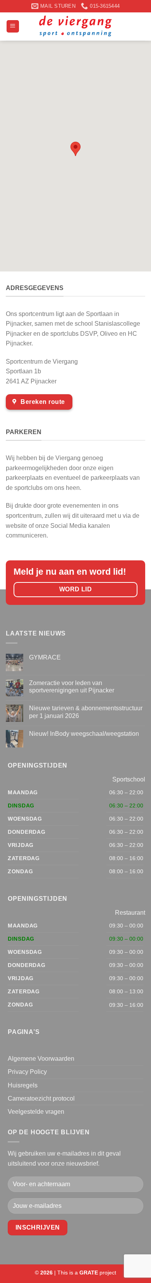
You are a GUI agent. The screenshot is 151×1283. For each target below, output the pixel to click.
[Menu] (13, 26)
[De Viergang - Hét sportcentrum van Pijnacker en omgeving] (75, 26)
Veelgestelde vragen (36, 1111)
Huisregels (23, 1085)
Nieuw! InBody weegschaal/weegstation (84, 733)
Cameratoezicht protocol (41, 1098)
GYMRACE (45, 657)
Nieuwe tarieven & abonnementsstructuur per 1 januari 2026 (85, 712)
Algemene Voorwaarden (41, 1058)
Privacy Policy (27, 1071)
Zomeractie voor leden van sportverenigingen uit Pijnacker (71, 687)
